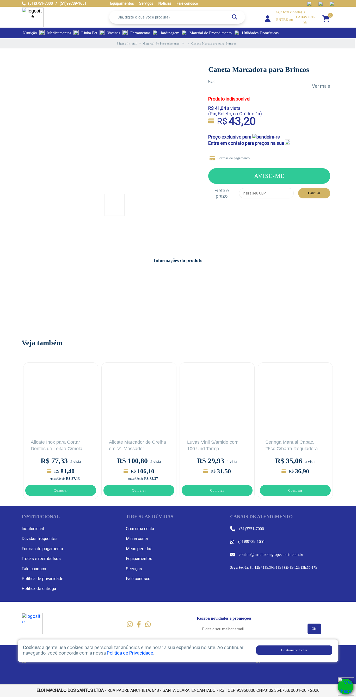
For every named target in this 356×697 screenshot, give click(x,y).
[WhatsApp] (345, 686)
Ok (314, 629)
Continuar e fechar (294, 650)
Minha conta (137, 538)
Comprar (61, 490)
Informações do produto (178, 260)
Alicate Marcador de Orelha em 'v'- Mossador (137, 445)
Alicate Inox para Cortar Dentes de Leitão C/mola (56, 445)
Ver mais (321, 86)
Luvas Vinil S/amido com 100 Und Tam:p (212, 445)
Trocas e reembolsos (41, 558)
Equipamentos (139, 558)
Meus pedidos (139, 548)
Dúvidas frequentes (40, 538)
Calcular (314, 193)
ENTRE (282, 20)
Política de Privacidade (130, 653)
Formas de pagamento (233, 158)
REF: (211, 81)
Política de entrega (39, 588)
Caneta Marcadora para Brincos (258, 69)
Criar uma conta (140, 528)
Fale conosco (34, 568)
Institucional (33, 528)
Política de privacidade (42, 578)
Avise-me (269, 175)
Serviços (134, 568)
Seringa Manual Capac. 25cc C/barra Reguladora (291, 445)
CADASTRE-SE (305, 19)
